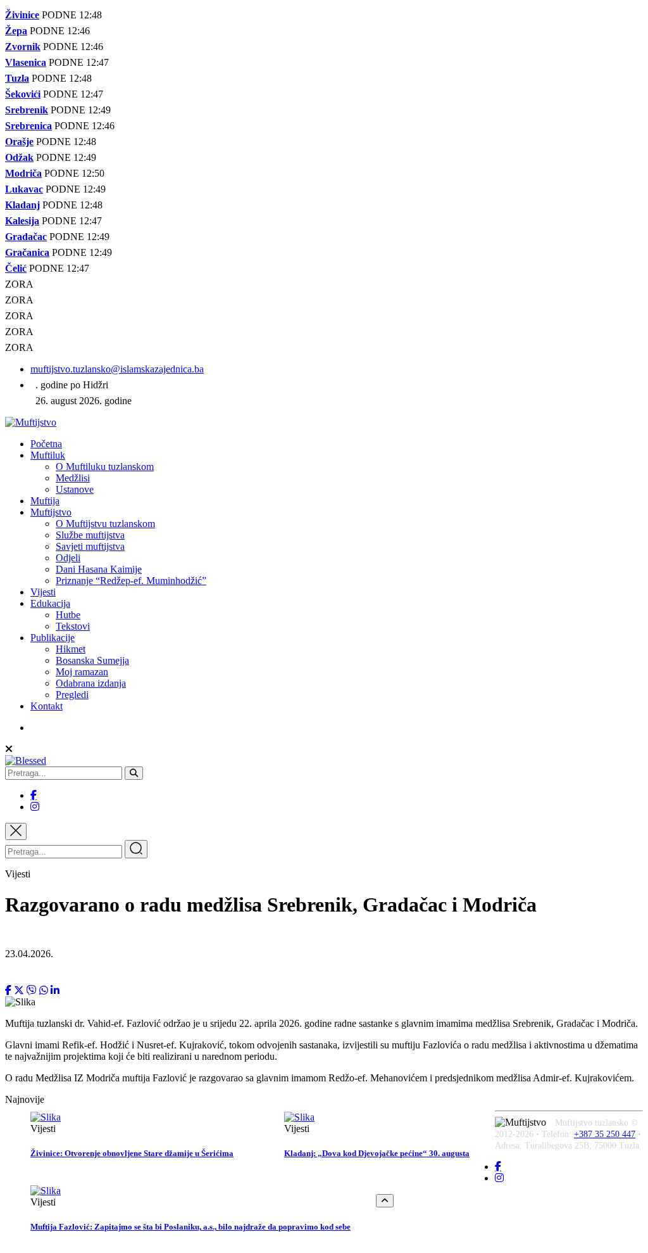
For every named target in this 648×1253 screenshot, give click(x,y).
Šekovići (22, 94)
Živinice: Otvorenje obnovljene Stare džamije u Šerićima (132, 1153)
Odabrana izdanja (91, 683)
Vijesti (43, 592)
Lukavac (24, 189)
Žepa (16, 30)
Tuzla (17, 78)
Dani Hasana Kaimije (99, 569)
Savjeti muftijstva (90, 546)
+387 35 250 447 (604, 1134)
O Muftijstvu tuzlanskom (105, 523)
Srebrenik (26, 110)
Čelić (16, 268)
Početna (46, 443)
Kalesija (22, 220)
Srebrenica (28, 125)
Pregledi (72, 694)
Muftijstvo (51, 512)
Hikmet (70, 649)
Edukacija (50, 603)
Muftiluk (47, 455)
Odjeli (68, 557)
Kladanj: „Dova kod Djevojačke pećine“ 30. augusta (377, 1153)
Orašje (19, 141)
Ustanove (75, 489)
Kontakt (46, 706)
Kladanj (22, 205)
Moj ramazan (82, 671)
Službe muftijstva (90, 535)
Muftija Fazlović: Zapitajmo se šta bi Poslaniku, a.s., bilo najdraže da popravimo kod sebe (190, 1226)
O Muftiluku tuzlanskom (105, 466)
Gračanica (27, 252)
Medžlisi (73, 478)
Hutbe (68, 614)
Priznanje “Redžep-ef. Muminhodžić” (131, 580)
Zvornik (22, 46)
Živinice (22, 15)
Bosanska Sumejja (92, 660)
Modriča (23, 173)
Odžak (19, 157)
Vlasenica (25, 62)
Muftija (44, 500)
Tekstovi (73, 626)
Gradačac (26, 236)
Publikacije (52, 637)
